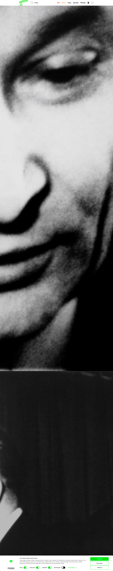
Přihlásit (83, 2)
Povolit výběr (99, 563)
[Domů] (24, 3)
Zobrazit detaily (71, 567)
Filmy (69, 2)
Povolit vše (99, 558)
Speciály (75, 2)
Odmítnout (99, 567)
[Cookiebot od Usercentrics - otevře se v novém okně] (11, 568)
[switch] (38, 568)
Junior (64, 2)
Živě (58, 2)
